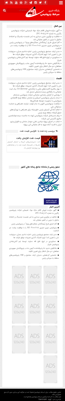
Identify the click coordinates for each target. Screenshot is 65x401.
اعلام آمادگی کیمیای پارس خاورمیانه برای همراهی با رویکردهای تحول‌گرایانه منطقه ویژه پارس (35, 111)
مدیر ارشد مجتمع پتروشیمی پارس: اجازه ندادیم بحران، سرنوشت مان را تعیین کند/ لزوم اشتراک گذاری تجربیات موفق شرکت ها (34, 53)
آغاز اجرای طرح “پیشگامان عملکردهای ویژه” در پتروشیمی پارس (34, 42)
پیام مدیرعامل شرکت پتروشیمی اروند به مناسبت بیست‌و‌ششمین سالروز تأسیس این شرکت (34, 117)
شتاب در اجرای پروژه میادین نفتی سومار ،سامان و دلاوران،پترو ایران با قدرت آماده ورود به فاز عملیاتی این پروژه (35, 123)
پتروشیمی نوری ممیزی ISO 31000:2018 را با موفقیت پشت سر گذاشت (35, 47)
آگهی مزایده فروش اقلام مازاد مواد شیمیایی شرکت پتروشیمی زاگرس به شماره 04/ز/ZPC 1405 (36, 32)
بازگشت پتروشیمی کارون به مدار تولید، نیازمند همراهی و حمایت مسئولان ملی (35, 105)
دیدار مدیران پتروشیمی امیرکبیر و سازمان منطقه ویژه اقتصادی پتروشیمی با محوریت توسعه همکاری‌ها (36, 99)
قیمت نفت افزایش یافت (28, 138)
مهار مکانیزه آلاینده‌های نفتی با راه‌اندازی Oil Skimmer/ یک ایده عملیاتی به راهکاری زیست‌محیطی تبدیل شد (35, 90)
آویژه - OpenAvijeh (44, 399)
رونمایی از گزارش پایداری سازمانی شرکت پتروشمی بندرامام (36, 94)
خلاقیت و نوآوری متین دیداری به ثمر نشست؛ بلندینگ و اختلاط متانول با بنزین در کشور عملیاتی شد (35, 38)
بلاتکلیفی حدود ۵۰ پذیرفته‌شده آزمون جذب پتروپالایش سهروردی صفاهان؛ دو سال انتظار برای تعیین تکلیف (34, 65)
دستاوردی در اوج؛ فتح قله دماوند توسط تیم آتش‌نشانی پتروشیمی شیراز (34, 59)
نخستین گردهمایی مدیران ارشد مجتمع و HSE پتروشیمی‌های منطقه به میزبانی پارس (36, 71)
